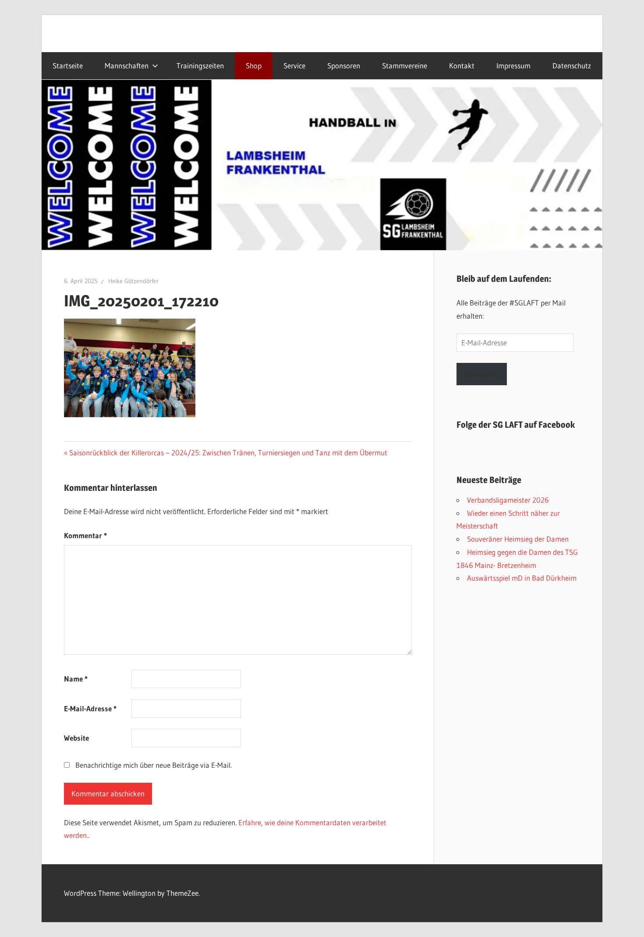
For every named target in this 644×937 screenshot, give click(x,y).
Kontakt (461, 65)
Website (76, 737)
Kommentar (85, 535)
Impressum (513, 65)
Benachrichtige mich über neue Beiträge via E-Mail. (153, 765)
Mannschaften (127, 65)
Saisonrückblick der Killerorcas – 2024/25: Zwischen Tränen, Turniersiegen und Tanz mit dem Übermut (228, 452)
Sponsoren (343, 65)
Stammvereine (404, 65)
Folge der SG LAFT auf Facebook (515, 424)
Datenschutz (571, 65)
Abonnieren (481, 374)
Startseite (68, 65)
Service (294, 65)
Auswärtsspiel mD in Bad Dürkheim (522, 577)
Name (76, 678)
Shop (254, 65)
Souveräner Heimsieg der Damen (518, 538)
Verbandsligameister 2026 (508, 499)
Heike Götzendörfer (133, 281)
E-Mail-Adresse (90, 708)
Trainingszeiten (200, 65)
